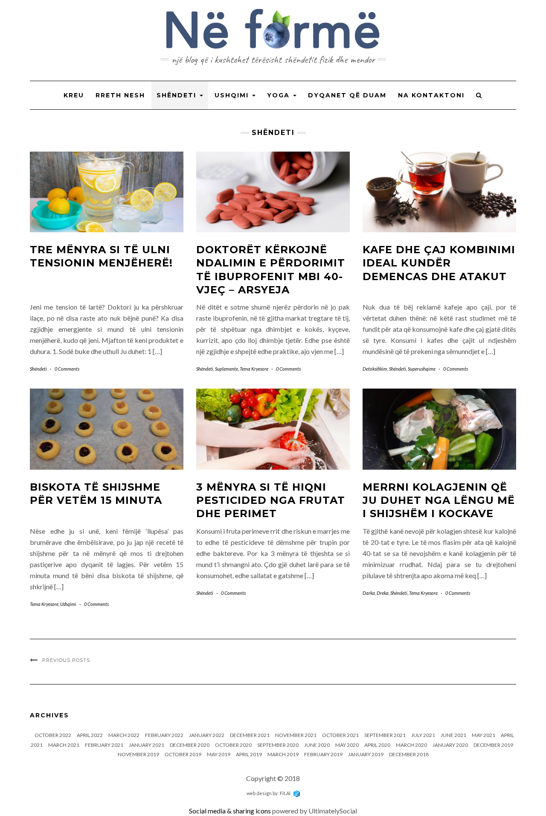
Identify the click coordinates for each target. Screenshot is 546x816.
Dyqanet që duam (347, 95)
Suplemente (226, 368)
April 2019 (249, 754)
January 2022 (206, 735)
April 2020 (377, 745)
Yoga (279, 95)
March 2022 (123, 735)
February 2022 (164, 735)
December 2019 (493, 745)
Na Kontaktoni (431, 95)
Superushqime (422, 368)
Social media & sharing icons (230, 811)
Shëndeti (178, 95)
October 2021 (340, 735)
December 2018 (409, 754)
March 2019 (283, 754)
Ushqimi (233, 95)
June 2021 (453, 735)
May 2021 (483, 735)
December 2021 (250, 735)
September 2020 (278, 745)
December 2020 (189, 745)
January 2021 (146, 745)
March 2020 (411, 745)
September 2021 (385, 735)
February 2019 (323, 754)
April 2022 (90, 735)
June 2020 (317, 745)
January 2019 (365, 754)
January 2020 (450, 745)
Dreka (383, 593)
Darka (369, 593)
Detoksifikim (375, 368)
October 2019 (183, 754)
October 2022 (53, 735)
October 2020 (233, 745)
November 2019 (138, 754)
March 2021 (63, 745)
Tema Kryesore (254, 368)
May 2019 (218, 754)
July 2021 (423, 735)
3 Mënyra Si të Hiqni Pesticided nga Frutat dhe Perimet (270, 500)
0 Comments (67, 368)
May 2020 (347, 745)
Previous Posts (66, 660)
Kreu (74, 95)
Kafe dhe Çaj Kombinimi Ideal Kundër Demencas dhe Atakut (439, 262)
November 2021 (296, 735)
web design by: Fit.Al (269, 793)
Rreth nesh (120, 95)
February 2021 (104, 745)
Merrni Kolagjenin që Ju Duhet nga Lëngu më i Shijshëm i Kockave (439, 500)
